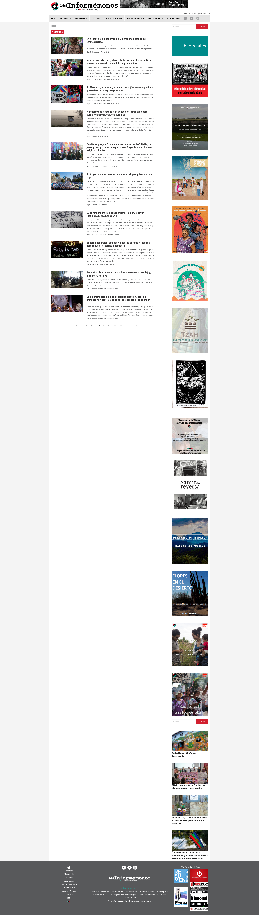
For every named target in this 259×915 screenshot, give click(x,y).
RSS (68, 898)
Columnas (96, 18)
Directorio (69, 894)
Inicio (53, 18)
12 (121, 325)
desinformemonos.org (129, 888)
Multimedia (80, 18)
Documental (69, 881)
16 (136, 325)
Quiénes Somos (173, 18)
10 (109, 325)
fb (185, 18)
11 (115, 325)
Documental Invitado (113, 18)
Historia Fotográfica (135, 18)
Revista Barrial (154, 18)
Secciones (69, 871)
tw (191, 18)
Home (53, 26)
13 (127, 325)
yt (198, 18)
